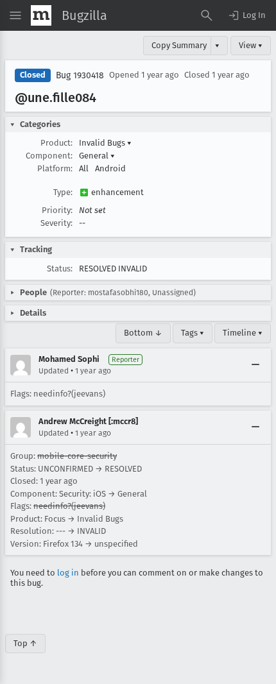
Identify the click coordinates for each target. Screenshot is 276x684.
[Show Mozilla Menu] (41, 15)
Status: (60, 268)
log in (68, 572)
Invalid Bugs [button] (105, 143)
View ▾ (251, 45)
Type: (63, 192)
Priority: (57, 210)
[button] (246, 15)
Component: (49, 155)
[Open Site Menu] (15, 15)
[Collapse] (255, 365)
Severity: (56, 223)
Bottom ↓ (143, 333)
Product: (56, 143)
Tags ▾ (192, 333)
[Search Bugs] (206, 15)
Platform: (55, 168)
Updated (54, 370)
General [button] (97, 155)
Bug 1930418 (80, 75)
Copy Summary (179, 45)
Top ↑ (25, 643)
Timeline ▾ (243, 333)
